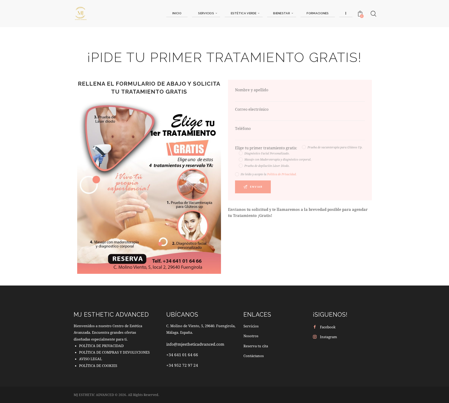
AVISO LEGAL (90, 358)
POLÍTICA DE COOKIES (98, 365)
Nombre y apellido (251, 89)
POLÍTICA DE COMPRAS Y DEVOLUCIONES (114, 352)
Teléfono (243, 128)
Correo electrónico (251, 109)
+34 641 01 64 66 (182, 354)
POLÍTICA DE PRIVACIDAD (101, 345)
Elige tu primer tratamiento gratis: (266, 147)
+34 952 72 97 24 (182, 365)
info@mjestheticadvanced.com (195, 344)
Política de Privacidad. (282, 174)
